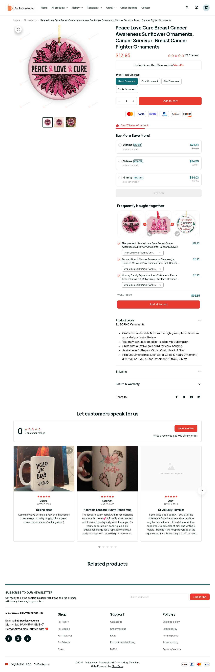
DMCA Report (41, 664)
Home (16, 20)
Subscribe (199, 597)
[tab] (99, 547)
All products (30, 20)
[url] (27, 620)
